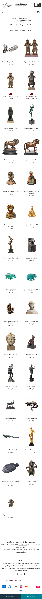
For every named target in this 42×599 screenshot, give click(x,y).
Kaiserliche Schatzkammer (25, 563)
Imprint (28, 549)
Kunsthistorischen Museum (9, 563)
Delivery (5, 549)
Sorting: (11, 30)
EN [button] (5, 12)
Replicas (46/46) (23, 18)
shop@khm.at (23, 547)
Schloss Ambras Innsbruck (27, 566)
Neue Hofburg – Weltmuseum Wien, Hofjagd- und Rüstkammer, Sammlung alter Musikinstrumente (21, 568)
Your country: (9, 580)
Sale (20, 30)
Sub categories (14, 25)
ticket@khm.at (23, 545)
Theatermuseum (15, 566)
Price (24, 30)
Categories (13, 18)
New (16, 30)
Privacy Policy (35, 549)
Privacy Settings (21, 552)
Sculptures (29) (24, 25)
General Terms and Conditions (16, 549)
